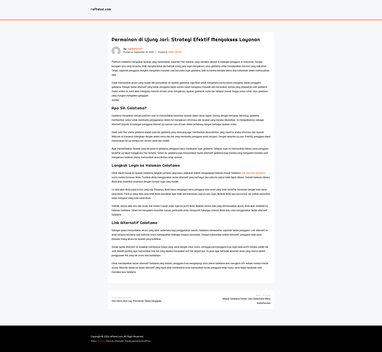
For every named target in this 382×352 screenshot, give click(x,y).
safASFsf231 (135, 48)
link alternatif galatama (253, 173)
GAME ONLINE (175, 52)
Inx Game (102, 341)
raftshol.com (101, 9)
